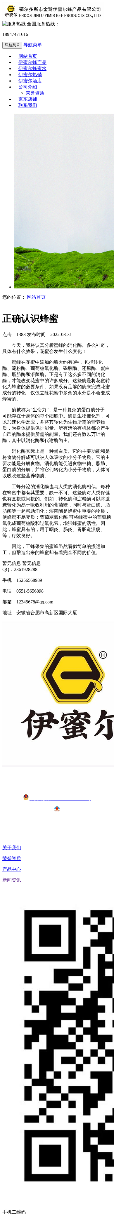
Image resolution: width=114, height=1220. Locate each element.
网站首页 (36, 297)
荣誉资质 (11, 858)
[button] (46, 87)
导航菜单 (32, 44)
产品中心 (11, 869)
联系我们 (27, 105)
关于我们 (11, 847)
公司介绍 (27, 86)
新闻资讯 (11, 880)
